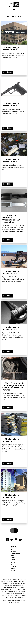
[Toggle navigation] (14, 9)
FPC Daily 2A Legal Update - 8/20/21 (10, 160)
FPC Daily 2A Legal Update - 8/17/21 (10, 328)
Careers (13, 546)
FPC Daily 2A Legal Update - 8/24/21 (10, 48)
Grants (13, 557)
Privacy (13, 568)
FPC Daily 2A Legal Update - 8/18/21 (10, 272)
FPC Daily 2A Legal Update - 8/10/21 (10, 496)
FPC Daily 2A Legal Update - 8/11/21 (10, 440)
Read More (7, 72)
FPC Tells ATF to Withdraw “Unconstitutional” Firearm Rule (11, 218)
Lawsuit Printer (15, 553)
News (12, 555)
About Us (13, 552)
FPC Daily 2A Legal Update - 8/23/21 (10, 104)
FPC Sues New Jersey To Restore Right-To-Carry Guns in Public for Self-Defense (13, 386)
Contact (13, 566)
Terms (13, 570)
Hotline (13, 559)
